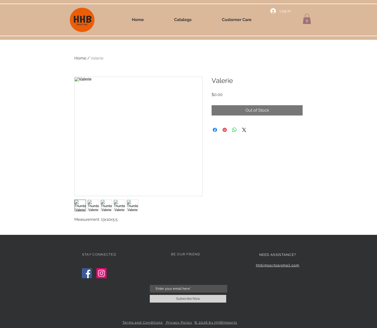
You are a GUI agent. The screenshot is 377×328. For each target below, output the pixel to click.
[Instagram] (101, 273)
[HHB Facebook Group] (87, 273)
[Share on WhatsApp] (234, 130)
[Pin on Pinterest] (225, 130)
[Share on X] (244, 130)
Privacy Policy (178, 322)
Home (80, 58)
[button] (307, 19)
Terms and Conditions (142, 322)
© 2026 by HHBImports (215, 322)
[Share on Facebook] (215, 130)
